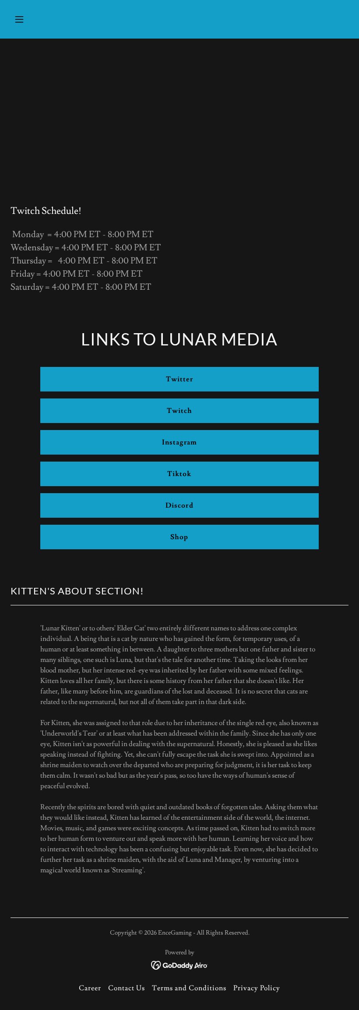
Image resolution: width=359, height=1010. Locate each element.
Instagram (179, 442)
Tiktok (179, 473)
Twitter (179, 379)
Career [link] (90, 988)
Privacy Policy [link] (256, 988)
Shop (179, 537)
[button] (49, 19)
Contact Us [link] (126, 988)
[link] (179, 963)
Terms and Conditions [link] (189, 988)
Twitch (179, 410)
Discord (179, 505)
